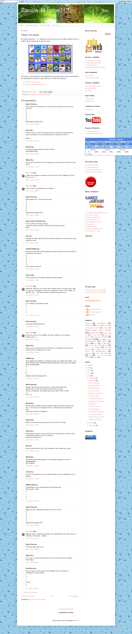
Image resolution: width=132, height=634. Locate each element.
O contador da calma (93, 78)
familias (89, 339)
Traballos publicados (93, 131)
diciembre (92, 378)
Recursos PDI (45, 25)
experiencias (97, 337)
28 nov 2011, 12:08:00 (32, 451)
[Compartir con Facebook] (50, 92)
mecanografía (88, 347)
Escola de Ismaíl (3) (46, 10)
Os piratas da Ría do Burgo (96, 401)
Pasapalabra (90, 224)
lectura (38, 94)
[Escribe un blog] (46, 92)
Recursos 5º (90, 99)
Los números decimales (95, 398)
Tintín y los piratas (94, 391)
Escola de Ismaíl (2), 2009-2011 (96, 292)
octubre (91, 423)
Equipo (107, 335)
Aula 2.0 (55, 25)
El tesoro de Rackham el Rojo (34, 84)
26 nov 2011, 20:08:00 (32, 339)
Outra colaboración (94, 388)
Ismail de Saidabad (94, 312)
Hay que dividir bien (94, 409)
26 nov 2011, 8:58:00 (32, 243)
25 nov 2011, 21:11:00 (32, 167)
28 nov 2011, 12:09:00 (32, 466)
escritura (87, 337)
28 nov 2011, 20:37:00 (32, 538)
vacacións (99, 355)
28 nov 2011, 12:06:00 (32, 425)
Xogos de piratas (92, 226)
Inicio (21, 25)
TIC (90, 355)
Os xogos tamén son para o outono (97, 212)
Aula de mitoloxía (92, 65)
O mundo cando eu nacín (94, 86)
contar (99, 335)
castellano (105, 328)
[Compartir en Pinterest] (52, 92)
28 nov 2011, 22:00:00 (32, 549)
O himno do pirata (93, 396)
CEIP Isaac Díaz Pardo (98, 330)
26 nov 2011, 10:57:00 (32, 269)
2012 (89, 373)
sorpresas (107, 353)
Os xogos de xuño (92, 215)
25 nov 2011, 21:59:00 (32, 191)
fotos (100, 339)
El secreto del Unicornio (32, 82)
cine (86, 335)
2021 (89, 365)
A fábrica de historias (94, 419)
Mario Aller (29, 173)
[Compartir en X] (48, 92)
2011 (89, 376)
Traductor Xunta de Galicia (95, 172)
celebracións (94, 333)
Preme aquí (90, 75)
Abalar (87, 323)
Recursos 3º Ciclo (32, 25)
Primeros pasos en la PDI (96, 417)
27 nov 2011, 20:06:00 (32, 397)
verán (106, 355)
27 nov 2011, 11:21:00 (32, 352)
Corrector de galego (92, 165)
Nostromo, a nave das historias (96, 67)
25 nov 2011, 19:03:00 (32, 141)
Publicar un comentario (30, 592)
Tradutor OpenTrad (92, 167)
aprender (106, 325)
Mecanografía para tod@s (94, 133)
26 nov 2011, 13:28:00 (32, 280)
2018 (89, 368)
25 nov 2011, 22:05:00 (32, 215)
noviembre (92, 380)
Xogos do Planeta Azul (93, 217)
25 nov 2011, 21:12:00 (32, 180)
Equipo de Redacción (95, 309)
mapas (91, 345)
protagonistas (101, 351)
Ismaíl (104, 341)
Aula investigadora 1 (94, 385)
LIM (102, 343)
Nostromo (88, 349)
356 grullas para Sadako (94, 63)
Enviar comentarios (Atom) (38, 599)
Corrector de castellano (94, 169)
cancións (87, 328)
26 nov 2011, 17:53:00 (32, 315)
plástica (87, 351)
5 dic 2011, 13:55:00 (32, 588)
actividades (32, 94)
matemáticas (102, 345)
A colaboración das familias (96, 411)
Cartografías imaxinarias (94, 60)
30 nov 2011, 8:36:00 (32, 562)
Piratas (37, 39)
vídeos (87, 357)
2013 (89, 370)
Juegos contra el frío (93, 219)
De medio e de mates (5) (95, 393)
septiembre (92, 425)
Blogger (77, 620)
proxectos (47, 94)
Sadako (98, 353)
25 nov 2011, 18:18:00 (32, 124)
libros (95, 343)
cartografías (96, 328)
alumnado (88, 325)
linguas (108, 343)
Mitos (106, 347)
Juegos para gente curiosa (95, 228)
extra (105, 337)
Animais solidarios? (94, 383)
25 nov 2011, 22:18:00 (32, 230)
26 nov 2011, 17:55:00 (32, 326)
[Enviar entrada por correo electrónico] (40, 92)
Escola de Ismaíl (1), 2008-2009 (96, 290)
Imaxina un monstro (94, 406)
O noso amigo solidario (95, 414)
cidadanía (106, 333)
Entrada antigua (73, 596)
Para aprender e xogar (93, 231)
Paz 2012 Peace (92, 88)
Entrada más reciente (28, 596)
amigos (98, 325)
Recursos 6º (90, 101)
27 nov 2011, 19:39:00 (32, 378)
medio (97, 347)
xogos (95, 357)
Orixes (96, 349)
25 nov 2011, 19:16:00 (32, 154)
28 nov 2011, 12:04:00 (32, 414)
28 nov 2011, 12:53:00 (32, 501)
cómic (92, 335)
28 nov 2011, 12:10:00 (32, 478)
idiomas (107, 339)
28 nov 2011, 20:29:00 (32, 525)
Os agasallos (92, 404)
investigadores (90, 341)
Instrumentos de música (94, 222)
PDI (101, 349)
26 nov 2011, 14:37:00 (32, 295)
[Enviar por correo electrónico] (44, 92)
